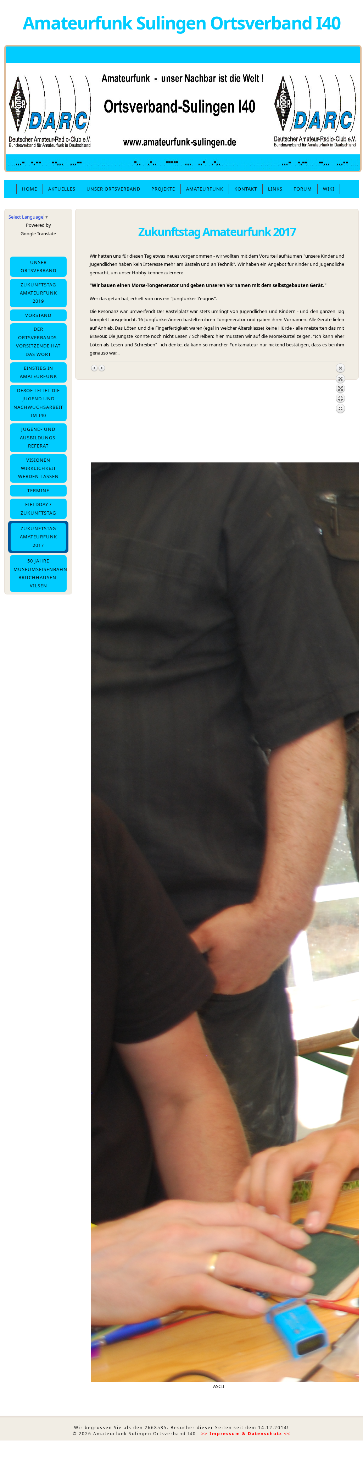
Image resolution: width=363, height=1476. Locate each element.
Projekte (163, 189)
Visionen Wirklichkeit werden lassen (38, 468)
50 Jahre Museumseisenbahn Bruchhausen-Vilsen (40, 573)
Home (29, 189)
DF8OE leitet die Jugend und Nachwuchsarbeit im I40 (38, 402)
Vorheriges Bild (94, 368)
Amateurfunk (204, 189)
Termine (38, 490)
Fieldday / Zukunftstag (38, 508)
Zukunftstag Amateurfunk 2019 (38, 292)
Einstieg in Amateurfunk (38, 372)
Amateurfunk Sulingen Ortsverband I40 (181, 22)
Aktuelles (62, 189)
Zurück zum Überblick (340, 412)
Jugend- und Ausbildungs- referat (38, 437)
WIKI (328, 189)
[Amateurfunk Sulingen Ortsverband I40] (183, 170)
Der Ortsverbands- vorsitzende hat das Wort (38, 341)
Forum (303, 189)
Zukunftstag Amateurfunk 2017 (38, 536)
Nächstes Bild (101, 368)
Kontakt (245, 189)
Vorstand (38, 315)
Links (275, 189)
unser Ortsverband (113, 189)
